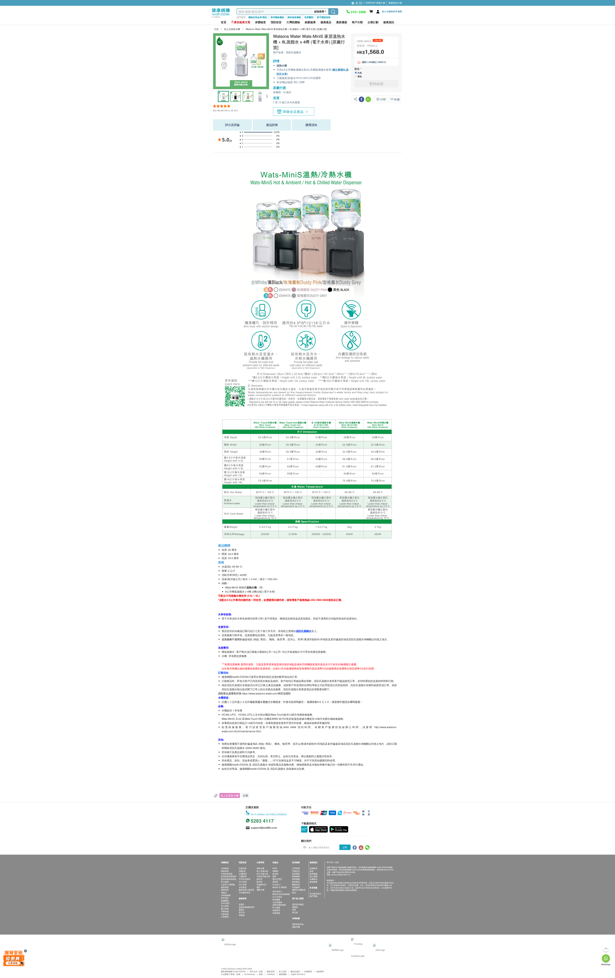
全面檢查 (225, 868)
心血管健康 (277, 902)
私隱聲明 (308, 971)
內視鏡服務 (226, 895)
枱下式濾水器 (262, 873)
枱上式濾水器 (262, 871)
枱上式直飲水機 (230, 795)
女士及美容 (277, 896)
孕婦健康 (276, 913)
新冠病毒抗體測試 (228, 876)
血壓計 (242, 904)
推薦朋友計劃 (395, 2)
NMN (274, 868)
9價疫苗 (242, 871)
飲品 (294, 892)
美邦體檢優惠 (277, 17)
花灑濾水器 (261, 884)
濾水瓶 (259, 881)
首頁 (223, 22)
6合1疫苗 (243, 884)
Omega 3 (276, 884)
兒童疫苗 (242, 868)
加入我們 (282, 971)
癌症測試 (225, 897)
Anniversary (249, 974)
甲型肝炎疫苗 (244, 879)
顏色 (357, 69)
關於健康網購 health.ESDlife (233, 971)
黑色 (360, 76)
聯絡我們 (271, 971)
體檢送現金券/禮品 (257, 17)
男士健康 (225, 881)
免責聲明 (320, 971)
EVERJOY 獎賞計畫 (375, 2)
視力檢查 (225, 905)
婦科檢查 (225, 871)
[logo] (220, 17)
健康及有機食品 (299, 889)
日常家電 (296, 868)
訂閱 (345, 847)
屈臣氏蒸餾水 (293, 52)
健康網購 (283, 974)
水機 (245, 795)
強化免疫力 (277, 891)
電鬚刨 (295, 907)
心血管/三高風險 (228, 884)
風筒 (294, 909)
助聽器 (242, 915)
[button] (267, 96)
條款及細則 (295, 971)
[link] (229, 943)
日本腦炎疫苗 (244, 892)
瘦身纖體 (276, 899)
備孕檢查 (225, 889)
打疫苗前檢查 (227, 873)
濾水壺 (259, 879)
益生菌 (275, 873)
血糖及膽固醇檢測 (246, 907)
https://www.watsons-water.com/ (260, 693)
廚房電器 (296, 873)
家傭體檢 (225, 900)
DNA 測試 (225, 903)
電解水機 (260, 889)
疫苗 (312, 871)
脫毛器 (295, 912)
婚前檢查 (225, 887)
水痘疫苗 (242, 887)
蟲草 (274, 876)
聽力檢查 (225, 908)
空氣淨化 (296, 871)
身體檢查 (313, 868)
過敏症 (224, 892)
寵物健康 (296, 876)
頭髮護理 (276, 910)
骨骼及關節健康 (279, 904)
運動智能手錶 (298, 924)
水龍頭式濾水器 (263, 876)
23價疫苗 (243, 873)
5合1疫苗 (243, 881)
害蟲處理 (296, 887)
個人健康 (313, 876)
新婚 (238, 974)
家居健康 (313, 873)
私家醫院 (308, 17)
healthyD (271, 974)
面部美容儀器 (298, 904)
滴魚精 (275, 881)
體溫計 (242, 909)
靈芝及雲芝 (277, 879)
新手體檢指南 (323, 17)
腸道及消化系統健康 (281, 894)
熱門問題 (313, 896)
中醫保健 (225, 911)
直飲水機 (260, 868)
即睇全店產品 (293, 111)
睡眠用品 (296, 884)
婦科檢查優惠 (294, 17)
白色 (360, 72)
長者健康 (296, 879)
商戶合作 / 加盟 (256, 971)
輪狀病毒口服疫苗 (246, 889)
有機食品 (313, 879)
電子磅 (242, 912)
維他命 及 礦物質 (279, 887)
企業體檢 (225, 916)
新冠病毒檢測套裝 (228, 879)
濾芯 (258, 887)
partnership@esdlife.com (341, 874)
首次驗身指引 (315, 893)
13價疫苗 (243, 876)
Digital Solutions (298, 974)
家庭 (261, 974)
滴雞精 (275, 871)
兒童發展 (225, 914)
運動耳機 (296, 926)
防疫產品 (296, 881)
